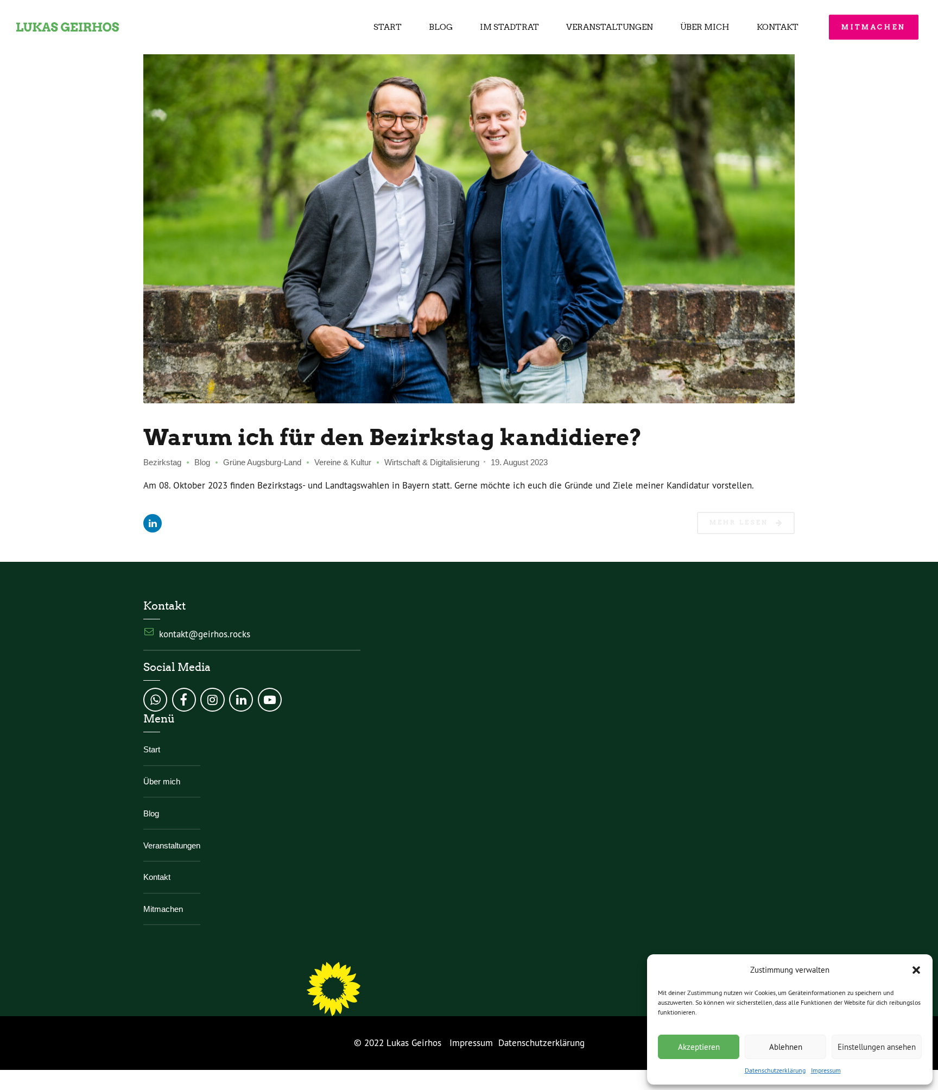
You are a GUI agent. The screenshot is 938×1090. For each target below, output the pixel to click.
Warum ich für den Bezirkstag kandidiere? (392, 437)
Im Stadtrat (509, 27)
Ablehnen (785, 1047)
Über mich (705, 27)
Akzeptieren (699, 1047)
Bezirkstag (162, 462)
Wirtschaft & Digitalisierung (431, 462)
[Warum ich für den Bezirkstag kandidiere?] (469, 220)
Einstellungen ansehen (877, 1047)
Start (387, 27)
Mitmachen (163, 909)
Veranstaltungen (609, 27)
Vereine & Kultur (342, 462)
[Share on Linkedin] (152, 523)
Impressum (826, 1070)
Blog (441, 27)
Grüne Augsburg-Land (262, 462)
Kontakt (777, 27)
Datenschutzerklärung (775, 1070)
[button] (916, 970)
